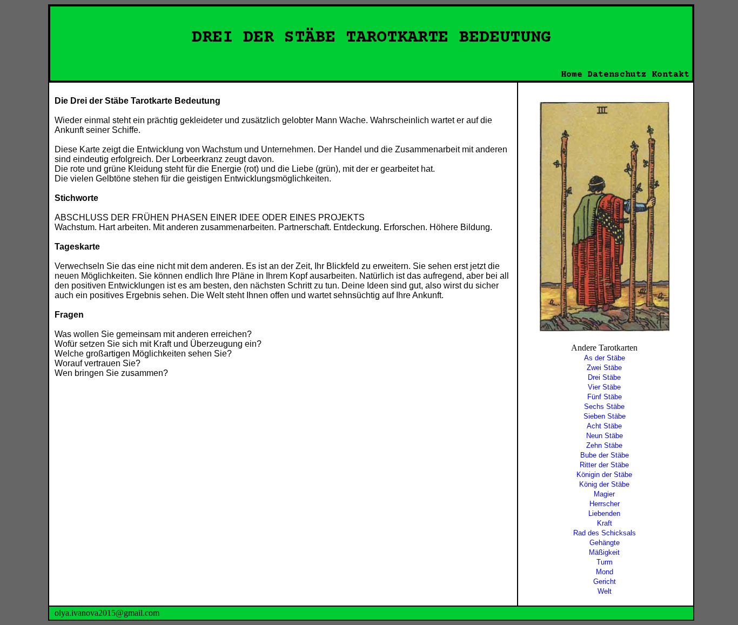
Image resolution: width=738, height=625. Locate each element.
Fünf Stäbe (604, 397)
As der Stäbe (604, 358)
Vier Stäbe (604, 387)
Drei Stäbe (604, 377)
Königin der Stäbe (604, 475)
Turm (604, 562)
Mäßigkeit (604, 552)
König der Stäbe (604, 484)
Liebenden (604, 513)
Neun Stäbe (604, 436)
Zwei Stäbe (604, 368)
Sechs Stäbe (604, 406)
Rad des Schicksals (604, 533)
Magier (604, 494)
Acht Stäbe (604, 426)
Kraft (604, 523)
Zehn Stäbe (604, 445)
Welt (605, 591)
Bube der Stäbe (604, 455)
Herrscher (604, 504)
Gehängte (604, 543)
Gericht (604, 581)
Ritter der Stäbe (604, 465)
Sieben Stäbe (604, 416)
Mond (604, 572)
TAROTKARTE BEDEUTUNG (448, 38)
